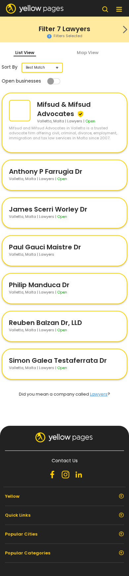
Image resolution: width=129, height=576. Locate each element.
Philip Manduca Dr (39, 284)
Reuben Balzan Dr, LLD (45, 322)
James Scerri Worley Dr (48, 209)
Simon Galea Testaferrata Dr (58, 360)
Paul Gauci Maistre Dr (45, 247)
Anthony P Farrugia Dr (45, 171)
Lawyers (99, 394)
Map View (88, 52)
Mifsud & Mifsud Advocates (64, 109)
